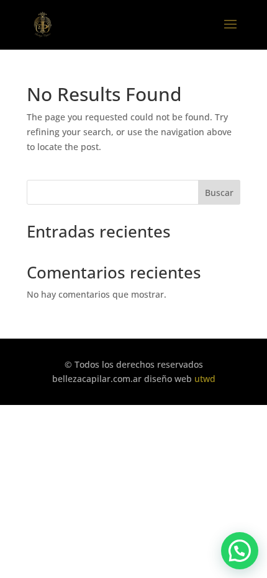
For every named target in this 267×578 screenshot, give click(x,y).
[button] (239, 550)
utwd (204, 379)
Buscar (219, 192)
